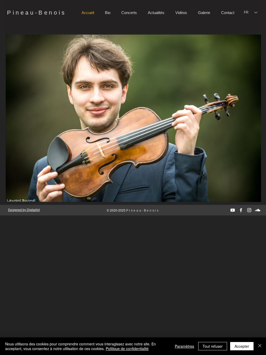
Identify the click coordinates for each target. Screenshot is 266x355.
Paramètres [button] (184, 346)
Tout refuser (213, 346)
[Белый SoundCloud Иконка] (257, 210)
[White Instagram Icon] (249, 210)
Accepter (242, 346)
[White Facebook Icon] (241, 210)
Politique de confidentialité (127, 348)
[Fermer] (260, 346)
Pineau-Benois (36, 12)
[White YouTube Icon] (232, 210)
